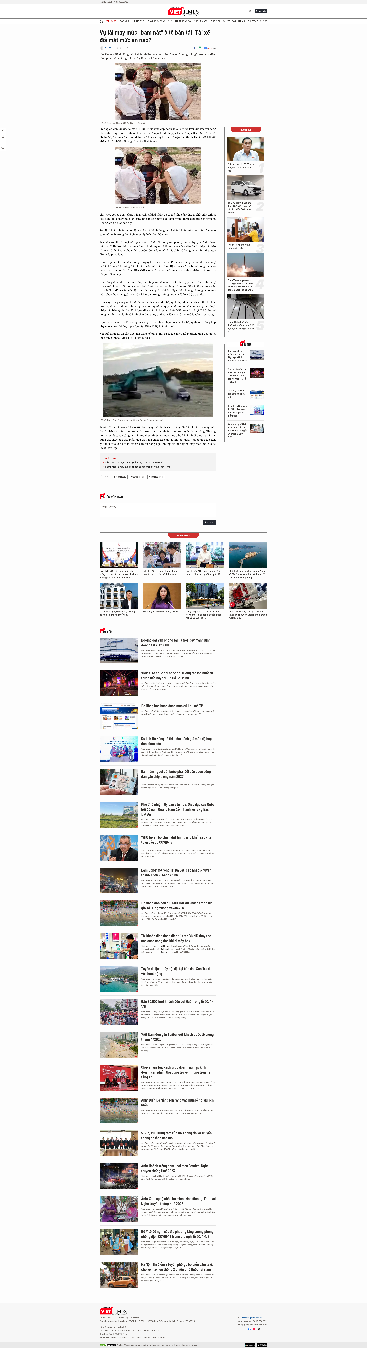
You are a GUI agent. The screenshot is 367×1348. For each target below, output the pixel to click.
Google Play (262, 1345)
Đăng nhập (261, 11)
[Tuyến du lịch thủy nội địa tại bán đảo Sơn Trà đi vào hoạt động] (119, 979)
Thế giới (215, 21)
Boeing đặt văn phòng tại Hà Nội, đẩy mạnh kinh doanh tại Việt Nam (237, 356)
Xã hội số (111, 21)
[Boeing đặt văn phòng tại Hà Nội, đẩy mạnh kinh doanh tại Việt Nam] (257, 355)
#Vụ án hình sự (120, 477)
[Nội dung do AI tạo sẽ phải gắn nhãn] (162, 596)
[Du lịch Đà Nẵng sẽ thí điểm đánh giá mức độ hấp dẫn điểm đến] (257, 410)
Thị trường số (183, 21)
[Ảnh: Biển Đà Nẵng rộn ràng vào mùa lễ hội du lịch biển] (119, 1110)
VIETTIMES (183, 11)
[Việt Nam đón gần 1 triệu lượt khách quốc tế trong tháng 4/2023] (119, 1045)
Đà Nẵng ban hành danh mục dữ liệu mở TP (236, 393)
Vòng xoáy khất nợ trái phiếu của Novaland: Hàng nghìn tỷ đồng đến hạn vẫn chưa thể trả (203, 614)
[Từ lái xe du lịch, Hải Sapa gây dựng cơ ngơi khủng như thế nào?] (119, 596)
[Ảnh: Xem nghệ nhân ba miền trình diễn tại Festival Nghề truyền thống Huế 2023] (119, 1209)
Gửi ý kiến (209, 522)
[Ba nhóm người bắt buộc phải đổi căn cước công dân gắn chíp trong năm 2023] (257, 428)
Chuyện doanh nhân (234, 21)
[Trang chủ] (101, 21)
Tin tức (106, 632)
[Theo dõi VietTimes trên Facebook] (245, 1329)
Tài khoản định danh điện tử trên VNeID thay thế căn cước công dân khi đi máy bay (176, 938)
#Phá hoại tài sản (137, 477)
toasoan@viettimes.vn (252, 1318)
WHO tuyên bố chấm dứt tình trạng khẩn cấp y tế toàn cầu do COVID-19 (176, 839)
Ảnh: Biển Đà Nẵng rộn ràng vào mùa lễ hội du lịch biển (177, 1102)
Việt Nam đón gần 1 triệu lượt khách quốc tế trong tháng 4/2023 (177, 1036)
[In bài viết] (200, 48)
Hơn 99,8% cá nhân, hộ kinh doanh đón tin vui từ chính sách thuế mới (160, 573)
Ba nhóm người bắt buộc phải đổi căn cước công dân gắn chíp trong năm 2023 (237, 431)
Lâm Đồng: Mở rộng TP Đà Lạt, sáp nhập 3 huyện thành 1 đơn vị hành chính (176, 872)
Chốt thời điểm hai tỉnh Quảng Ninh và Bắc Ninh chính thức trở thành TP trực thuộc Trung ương (247, 574)
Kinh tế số (138, 21)
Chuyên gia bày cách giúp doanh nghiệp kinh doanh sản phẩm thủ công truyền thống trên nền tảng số (176, 1072)
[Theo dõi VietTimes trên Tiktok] (259, 1329)
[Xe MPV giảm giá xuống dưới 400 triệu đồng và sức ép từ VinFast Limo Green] (245, 187)
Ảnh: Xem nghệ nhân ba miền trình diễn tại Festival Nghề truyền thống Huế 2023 (178, 1201)
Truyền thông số (257, 21)
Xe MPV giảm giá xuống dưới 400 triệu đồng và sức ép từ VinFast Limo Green (239, 208)
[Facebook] (194, 48)
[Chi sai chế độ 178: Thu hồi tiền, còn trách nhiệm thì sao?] (245, 149)
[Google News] (210, 48)
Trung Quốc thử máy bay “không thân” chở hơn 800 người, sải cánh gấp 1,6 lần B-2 (241, 327)
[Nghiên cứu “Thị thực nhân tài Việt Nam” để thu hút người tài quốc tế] (205, 555)
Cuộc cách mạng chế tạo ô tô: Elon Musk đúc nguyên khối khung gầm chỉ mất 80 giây (248, 614)
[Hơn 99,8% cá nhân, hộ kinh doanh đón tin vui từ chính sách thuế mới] (162, 555)
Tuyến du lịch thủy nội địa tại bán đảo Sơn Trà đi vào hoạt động (176, 971)
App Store (250, 1345)
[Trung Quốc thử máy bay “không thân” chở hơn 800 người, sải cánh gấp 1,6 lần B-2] (245, 306)
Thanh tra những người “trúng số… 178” (239, 246)
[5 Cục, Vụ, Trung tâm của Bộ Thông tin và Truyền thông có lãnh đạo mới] (119, 1143)
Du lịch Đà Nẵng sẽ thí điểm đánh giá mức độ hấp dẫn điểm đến (237, 411)
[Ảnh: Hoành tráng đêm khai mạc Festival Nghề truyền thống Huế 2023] (119, 1176)
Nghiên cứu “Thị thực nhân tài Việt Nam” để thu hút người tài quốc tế (203, 573)
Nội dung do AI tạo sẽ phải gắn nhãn (161, 611)
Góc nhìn (125, 21)
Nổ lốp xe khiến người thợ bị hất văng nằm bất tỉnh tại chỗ (134, 462)
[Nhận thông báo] (244, 11)
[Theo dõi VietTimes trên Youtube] (254, 1329)
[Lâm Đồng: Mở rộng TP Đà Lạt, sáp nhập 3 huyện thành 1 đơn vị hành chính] (119, 880)
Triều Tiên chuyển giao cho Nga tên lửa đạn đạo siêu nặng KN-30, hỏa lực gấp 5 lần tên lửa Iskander (240, 285)
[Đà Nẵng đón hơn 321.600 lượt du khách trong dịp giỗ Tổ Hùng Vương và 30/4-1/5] (119, 913)
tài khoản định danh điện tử (165, 949)
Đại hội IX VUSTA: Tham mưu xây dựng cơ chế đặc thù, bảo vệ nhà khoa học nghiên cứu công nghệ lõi (119, 574)
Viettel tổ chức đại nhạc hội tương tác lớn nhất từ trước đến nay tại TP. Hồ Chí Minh (237, 375)
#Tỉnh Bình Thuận (156, 477)
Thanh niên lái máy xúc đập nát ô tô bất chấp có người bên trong (137, 466)
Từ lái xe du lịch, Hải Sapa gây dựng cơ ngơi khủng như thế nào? (118, 613)
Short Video (201, 21)
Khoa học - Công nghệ (159, 21)
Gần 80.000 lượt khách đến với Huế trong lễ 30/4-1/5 (177, 1004)
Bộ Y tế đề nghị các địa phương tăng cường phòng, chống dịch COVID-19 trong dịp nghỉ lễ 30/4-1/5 (177, 1234)
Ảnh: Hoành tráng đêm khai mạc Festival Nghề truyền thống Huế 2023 (175, 1168)
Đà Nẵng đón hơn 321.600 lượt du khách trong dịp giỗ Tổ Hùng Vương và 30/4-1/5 (177, 905)
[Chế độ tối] (250, 11)
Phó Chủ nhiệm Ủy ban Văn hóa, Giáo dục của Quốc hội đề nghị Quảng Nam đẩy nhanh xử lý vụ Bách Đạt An (178, 809)
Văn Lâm (108, 48)
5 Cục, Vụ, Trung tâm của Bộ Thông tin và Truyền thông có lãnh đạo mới (176, 1135)
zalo (249, 1329)
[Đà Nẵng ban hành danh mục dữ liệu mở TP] (257, 394)
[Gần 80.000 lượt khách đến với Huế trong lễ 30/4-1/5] (119, 1012)
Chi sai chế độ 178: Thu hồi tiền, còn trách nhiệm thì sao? (241, 167)
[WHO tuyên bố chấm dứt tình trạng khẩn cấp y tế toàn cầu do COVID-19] (119, 848)
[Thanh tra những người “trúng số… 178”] (245, 229)
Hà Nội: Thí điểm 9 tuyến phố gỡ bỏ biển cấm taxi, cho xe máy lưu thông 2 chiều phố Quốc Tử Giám (177, 1266)
